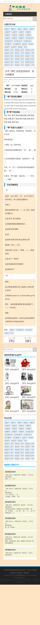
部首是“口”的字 (9, 50)
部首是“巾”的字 (9, 333)
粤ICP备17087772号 (20, 577)
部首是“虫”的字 (29, 62)
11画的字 (14, 32)
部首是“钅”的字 (19, 65)
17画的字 (28, 35)
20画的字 (21, 38)
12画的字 (21, 32)
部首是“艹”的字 (19, 62)
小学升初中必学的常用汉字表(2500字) (14, 570)
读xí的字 (30, 44)
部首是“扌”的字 (29, 53)
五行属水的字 (18, 41)
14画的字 (7, 35)
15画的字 (14, 35)
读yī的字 (7, 47)
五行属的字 (8, 44)
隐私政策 (26, 573)
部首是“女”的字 (29, 50)
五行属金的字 (17, 44)
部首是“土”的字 (19, 50)
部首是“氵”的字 (29, 56)
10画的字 (7, 32)
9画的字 (32, 29)
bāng (6, 79)
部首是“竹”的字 (9, 62)
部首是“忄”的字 (19, 53)
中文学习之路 (32, 575)
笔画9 (18, 79)
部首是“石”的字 (29, 59)
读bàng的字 (28, 330)
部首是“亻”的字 (22, 47)
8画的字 (25, 29)
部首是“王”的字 (19, 59)
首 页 (5, 1)
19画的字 (14, 38)
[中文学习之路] (20, 7)
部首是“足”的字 (9, 65)
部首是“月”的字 (9, 56)
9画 (16, 89)
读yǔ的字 (14, 47)
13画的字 (28, 32)
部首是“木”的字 (19, 56)
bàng (11, 79)
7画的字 (19, 29)
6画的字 (13, 29)
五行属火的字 (27, 41)
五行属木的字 (9, 41)
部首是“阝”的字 (29, 65)
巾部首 (15, 79)
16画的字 (21, 35)
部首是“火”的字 (9, 59)
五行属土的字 (29, 38)
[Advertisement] (20, 605)
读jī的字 (24, 44)
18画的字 (7, 38)
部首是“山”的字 (9, 53)
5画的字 (7, 29)
